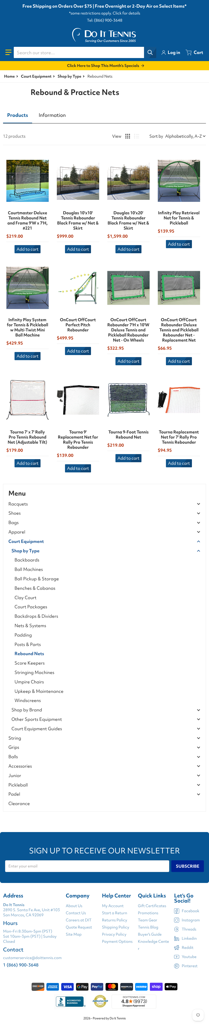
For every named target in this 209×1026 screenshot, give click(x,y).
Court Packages (31, 607)
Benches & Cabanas (35, 588)
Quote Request (79, 927)
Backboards (27, 560)
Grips (13, 747)
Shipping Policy (115, 927)
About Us (74, 905)
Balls (13, 757)
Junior (14, 775)
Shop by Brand (26, 710)
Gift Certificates (152, 905)
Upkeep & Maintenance (39, 691)
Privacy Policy (114, 934)
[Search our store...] (150, 52)
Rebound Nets (29, 653)
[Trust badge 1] (70, 1001)
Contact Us (76, 913)
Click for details (126, 13)
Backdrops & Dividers (36, 616)
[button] (8, 52)
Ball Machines (29, 569)
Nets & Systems (30, 625)
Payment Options (117, 941)
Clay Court (25, 597)
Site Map (74, 934)
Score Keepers (30, 663)
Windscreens (28, 700)
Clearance (19, 803)
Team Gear (147, 920)
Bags (13, 522)
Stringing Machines (34, 672)
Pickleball (18, 785)
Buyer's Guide (150, 934)
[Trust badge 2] (100, 1001)
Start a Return (114, 913)
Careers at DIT (79, 920)
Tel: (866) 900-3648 (104, 20)
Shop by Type (69, 76)
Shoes (14, 513)
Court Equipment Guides (36, 729)
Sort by (156, 136)
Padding (23, 635)
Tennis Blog (148, 927)
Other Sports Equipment (36, 719)
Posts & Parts (28, 644)
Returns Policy (114, 920)
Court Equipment (36, 76)
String (14, 738)
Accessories (20, 766)
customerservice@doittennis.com (32, 957)
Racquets (18, 504)
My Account (113, 905)
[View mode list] (136, 136)
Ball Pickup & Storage (37, 579)
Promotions (148, 913)
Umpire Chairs (29, 682)
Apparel (16, 532)
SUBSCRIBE (187, 866)
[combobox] (85, 52)
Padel (14, 794)
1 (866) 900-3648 (20, 965)
